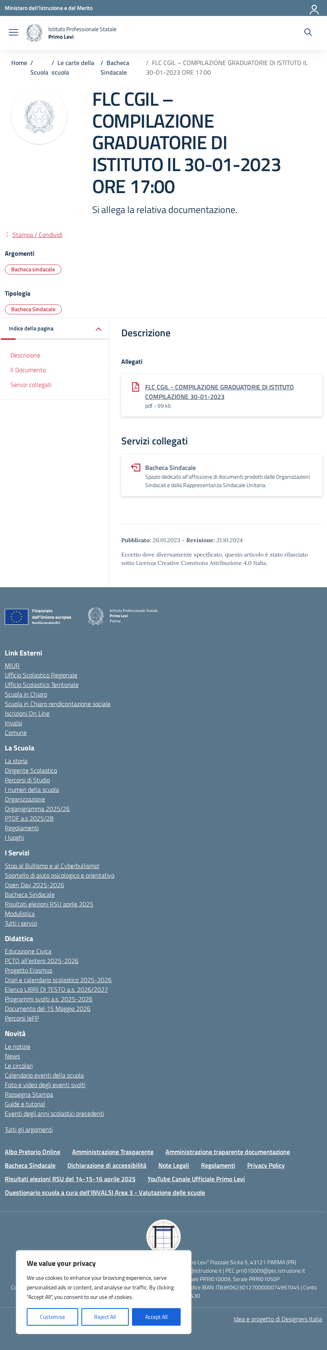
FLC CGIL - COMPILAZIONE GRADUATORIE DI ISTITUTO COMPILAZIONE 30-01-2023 (219, 391)
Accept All (156, 1316)
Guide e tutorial (25, 1104)
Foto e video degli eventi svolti (45, 1084)
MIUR (12, 665)
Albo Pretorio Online (32, 1152)
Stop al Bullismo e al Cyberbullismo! (52, 865)
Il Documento (28, 370)
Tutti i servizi (21, 923)
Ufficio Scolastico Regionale (41, 675)
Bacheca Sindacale (33, 309)
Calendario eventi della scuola (44, 1075)
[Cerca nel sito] (308, 33)
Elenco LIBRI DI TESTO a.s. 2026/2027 (56, 989)
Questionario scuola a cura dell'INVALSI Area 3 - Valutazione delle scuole (105, 1192)
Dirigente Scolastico (31, 770)
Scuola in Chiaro (26, 694)
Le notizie (17, 1046)
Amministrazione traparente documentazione (227, 1152)
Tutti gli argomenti (29, 1129)
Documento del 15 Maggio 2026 (48, 1008)
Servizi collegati (30, 384)
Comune (16, 732)
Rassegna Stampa (29, 1094)
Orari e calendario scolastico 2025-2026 (58, 980)
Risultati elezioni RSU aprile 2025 (49, 904)
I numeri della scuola (32, 789)
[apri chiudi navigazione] (13, 33)
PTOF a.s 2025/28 (29, 818)
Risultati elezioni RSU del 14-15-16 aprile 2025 (70, 1179)
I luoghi (14, 837)
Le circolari (19, 1065)
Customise (52, 1316)
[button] (55, 329)
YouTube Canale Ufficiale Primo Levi (196, 1179)
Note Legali (173, 1165)
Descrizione (25, 355)
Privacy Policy (266, 1165)
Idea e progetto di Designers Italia (278, 1319)
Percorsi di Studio (27, 780)
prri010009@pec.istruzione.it (270, 1270)
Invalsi (13, 723)
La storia (16, 761)
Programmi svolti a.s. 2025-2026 (49, 999)
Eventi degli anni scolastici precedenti (54, 1113)
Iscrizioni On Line (27, 713)
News (12, 1056)
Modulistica (20, 913)
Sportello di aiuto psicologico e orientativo (59, 875)
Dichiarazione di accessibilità (106, 1165)
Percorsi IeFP (22, 1018)
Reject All (105, 1316)
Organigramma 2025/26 (37, 808)
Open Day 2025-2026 (34, 885)
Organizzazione (25, 799)
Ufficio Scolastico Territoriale (42, 684)
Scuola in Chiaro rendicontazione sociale (57, 704)
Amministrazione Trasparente (113, 1152)
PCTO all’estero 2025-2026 (42, 960)
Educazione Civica (28, 951)
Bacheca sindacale (33, 269)
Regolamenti (22, 828)
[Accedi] (314, 8)
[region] (103, 1292)
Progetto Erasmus (28, 970)
